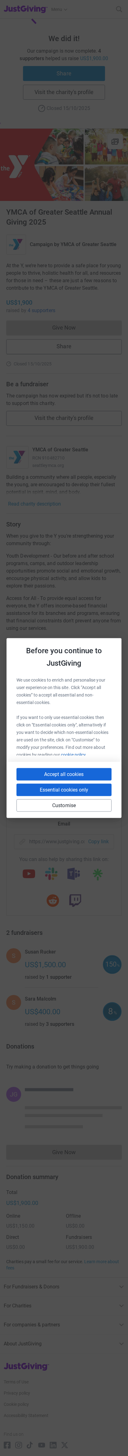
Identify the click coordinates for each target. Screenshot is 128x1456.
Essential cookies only (64, 790)
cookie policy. (74, 754)
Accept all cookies (64, 774)
